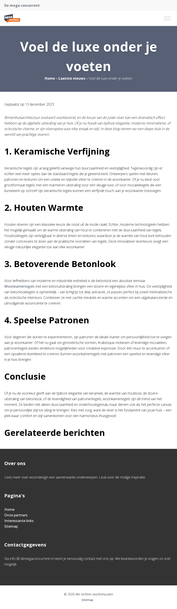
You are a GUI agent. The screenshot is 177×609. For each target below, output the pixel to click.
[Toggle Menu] (167, 18)
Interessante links (19, 520)
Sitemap (11, 526)
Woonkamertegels (19, 286)
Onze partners (16, 515)
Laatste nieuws (71, 78)
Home (50, 78)
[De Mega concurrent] (12, 18)
